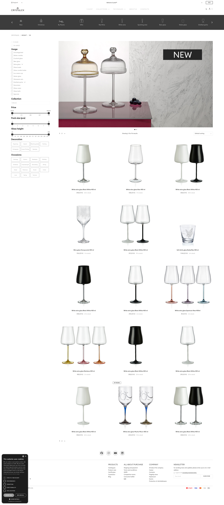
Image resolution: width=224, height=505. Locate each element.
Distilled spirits (18, 82)
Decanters (17, 85)
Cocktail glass (18, 58)
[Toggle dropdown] (109, 9)
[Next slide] (212, 22)
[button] (22, 2)
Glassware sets (18, 79)
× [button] (25, 456)
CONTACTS (144, 9)
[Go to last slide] (12, 22)
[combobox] (23, 456)
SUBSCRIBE (206, 476)
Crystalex (15, 35)
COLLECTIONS (101, 9)
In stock (15, 42)
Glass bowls (17, 67)
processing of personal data (190, 472)
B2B (209, 2)
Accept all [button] (9, 495)
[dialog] (15, 478)
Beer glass (17, 61)
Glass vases (17, 88)
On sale (16, 45)
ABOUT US (133, 9)
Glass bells (17, 91)
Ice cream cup (18, 73)
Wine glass (17, 64)
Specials (16, 94)
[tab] (134, 129)
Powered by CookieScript (14, 501)
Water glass (17, 76)
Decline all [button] (20, 495)
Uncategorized (18, 52)
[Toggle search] (206, 9)
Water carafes (18, 55)
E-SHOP (90, 9)
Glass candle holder (20, 70)
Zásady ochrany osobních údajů (12, 474)
